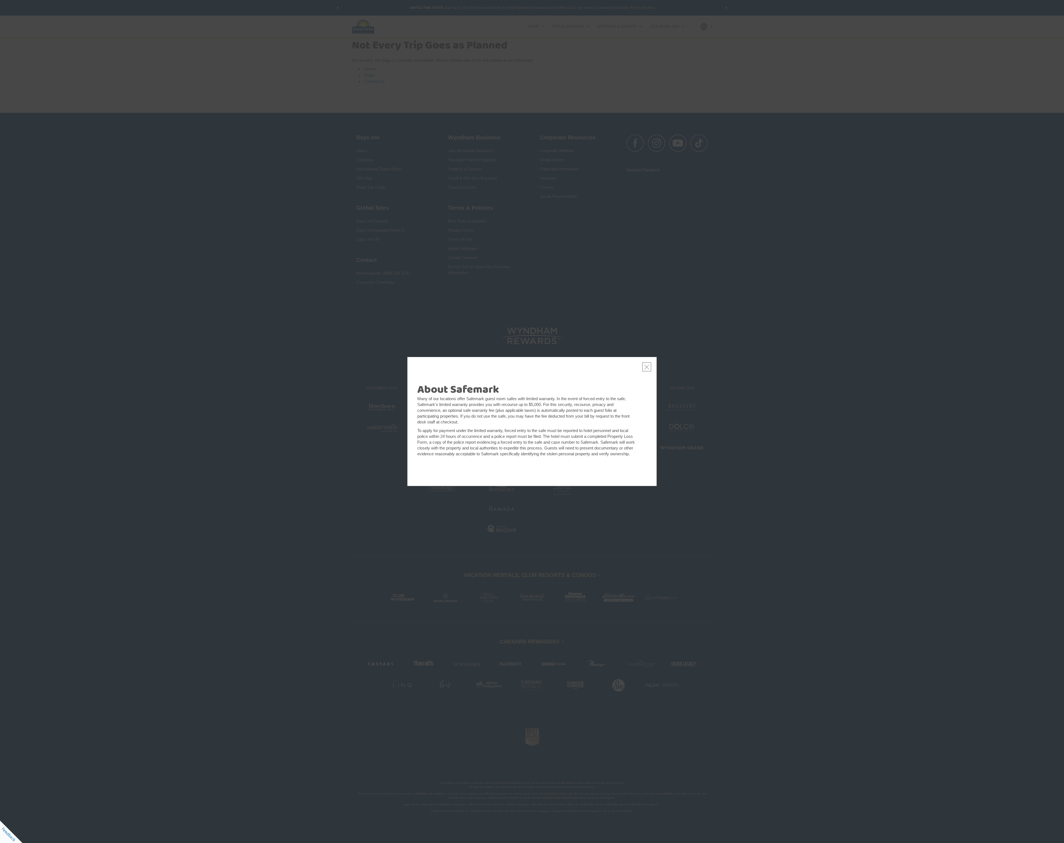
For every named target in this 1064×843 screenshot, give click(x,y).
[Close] (646, 366)
